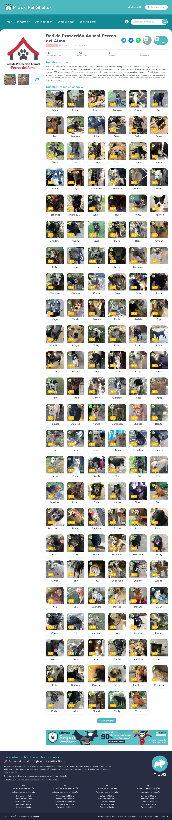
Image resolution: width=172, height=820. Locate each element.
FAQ (156, 816)
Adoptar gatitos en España (148, 792)
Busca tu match (66, 21)
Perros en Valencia (23, 801)
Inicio (9, 21)
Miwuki (36, 816)
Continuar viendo (106, 720)
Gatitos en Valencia (148, 801)
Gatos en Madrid (107, 796)
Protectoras (23, 21)
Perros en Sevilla (23, 804)
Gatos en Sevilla (107, 804)
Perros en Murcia (23, 807)
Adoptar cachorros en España (65, 792)
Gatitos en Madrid (148, 796)
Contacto (164, 816)
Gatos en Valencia (107, 801)
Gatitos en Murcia (148, 807)
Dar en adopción (43, 21)
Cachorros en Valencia (65, 801)
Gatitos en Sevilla (148, 804)
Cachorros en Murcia (65, 807)
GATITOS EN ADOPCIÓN (148, 788)
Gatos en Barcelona (106, 798)
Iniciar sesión (136, 7)
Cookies (148, 816)
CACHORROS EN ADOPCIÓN (65, 788)
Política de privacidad (134, 816)
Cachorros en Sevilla (65, 804)
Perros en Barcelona (23, 798)
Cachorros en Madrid (65, 796)
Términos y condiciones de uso (110, 816)
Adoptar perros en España (23, 792)
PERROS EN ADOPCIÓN (23, 788)
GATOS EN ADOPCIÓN (107, 788)
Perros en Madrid (23, 796)
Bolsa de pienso (88, 21)
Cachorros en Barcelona (65, 798)
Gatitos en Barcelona (148, 798)
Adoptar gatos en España (107, 792)
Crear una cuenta (158, 7)
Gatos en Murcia (107, 807)
